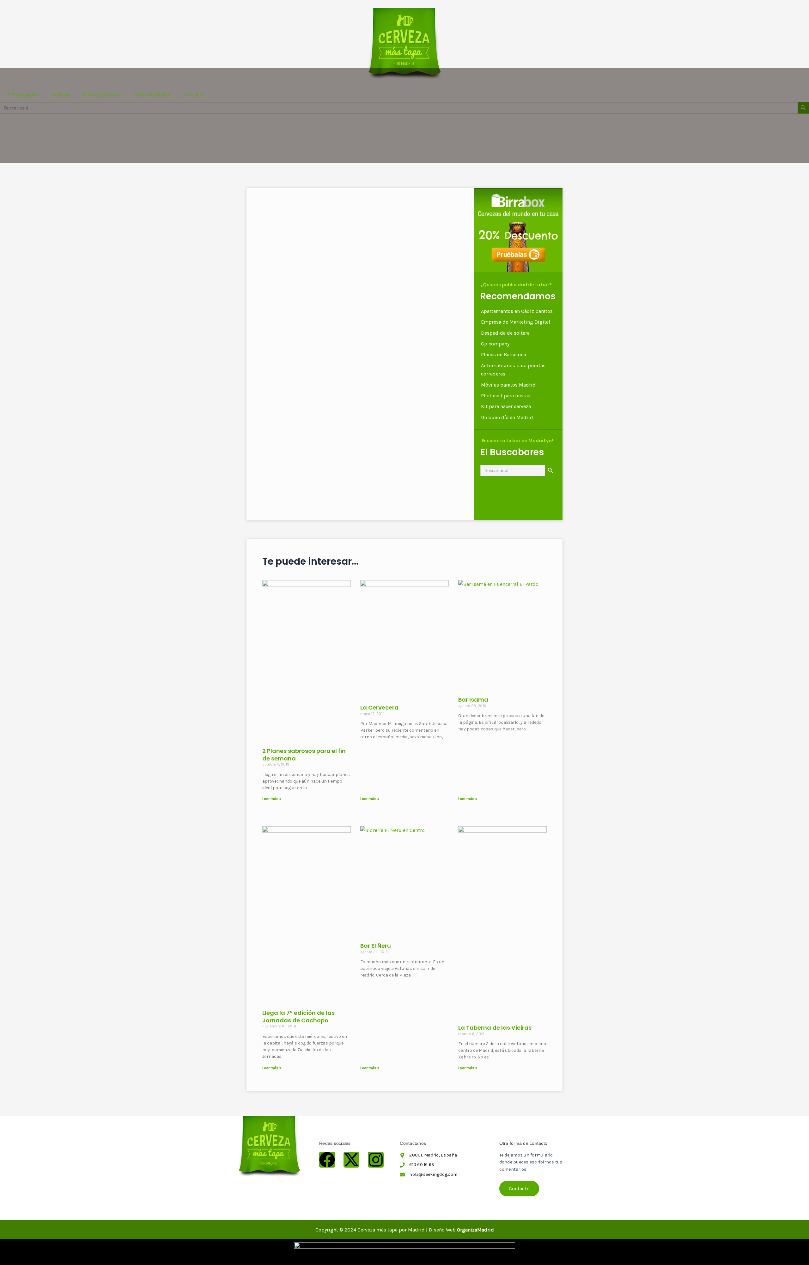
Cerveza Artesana (102, 95)
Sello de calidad (152, 95)
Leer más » (272, 799)
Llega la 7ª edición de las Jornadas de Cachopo (298, 1016)
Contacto (194, 95)
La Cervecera (379, 707)
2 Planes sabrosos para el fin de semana (304, 754)
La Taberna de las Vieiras (495, 1028)
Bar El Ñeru (375, 946)
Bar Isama (473, 700)
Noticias (60, 95)
